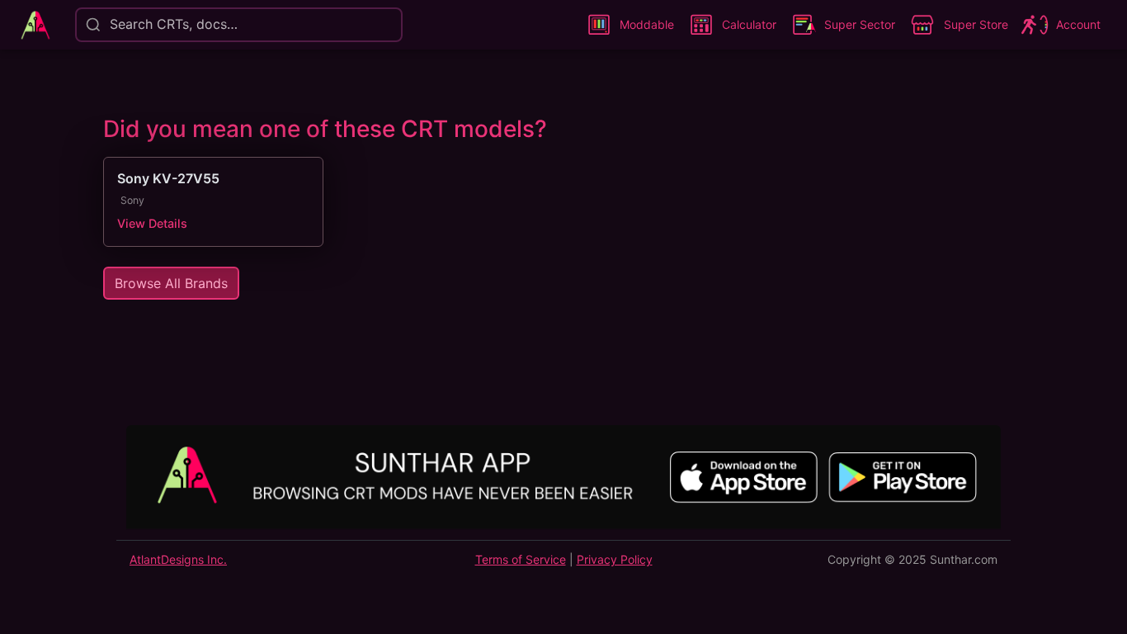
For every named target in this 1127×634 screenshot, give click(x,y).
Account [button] (1078, 24)
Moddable (647, 24)
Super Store (976, 24)
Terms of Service (520, 559)
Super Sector (859, 24)
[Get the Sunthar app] (563, 479)
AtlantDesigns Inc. (178, 559)
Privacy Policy (615, 559)
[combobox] (108, 24)
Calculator (749, 24)
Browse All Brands (171, 283)
